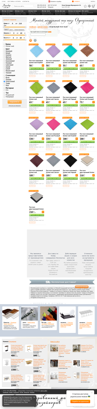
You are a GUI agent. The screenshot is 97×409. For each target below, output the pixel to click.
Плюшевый (10, 97)
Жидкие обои (18, 14)
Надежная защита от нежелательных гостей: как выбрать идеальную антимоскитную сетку (65, 364)
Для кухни (84, 12)
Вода (7, 77)
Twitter (11, 392)
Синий (8, 69)
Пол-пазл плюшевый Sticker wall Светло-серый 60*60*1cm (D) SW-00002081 (53, 173)
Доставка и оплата (14, 1)
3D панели (23, 12)
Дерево (8, 79)
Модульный (10, 95)
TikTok (21, 392)
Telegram (50, 7)
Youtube (32, 392)
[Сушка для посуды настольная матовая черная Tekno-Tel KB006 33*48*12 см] (67, 314)
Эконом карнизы (31, 322)
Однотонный (10, 81)
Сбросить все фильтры (15, 105)
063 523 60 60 (52, 5)
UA (91, 1)
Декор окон (46, 11)
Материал (10, 88)
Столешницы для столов (74, 14)
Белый (8, 53)
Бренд (8, 44)
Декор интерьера (74, 11)
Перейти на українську (80, 401)
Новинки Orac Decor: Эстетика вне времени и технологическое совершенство (87, 347)
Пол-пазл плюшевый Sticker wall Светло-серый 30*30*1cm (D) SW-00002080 (53, 100)
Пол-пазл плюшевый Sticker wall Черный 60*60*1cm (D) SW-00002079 (70, 173)
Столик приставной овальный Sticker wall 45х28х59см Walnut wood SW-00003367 (17, 347)
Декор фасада (60, 11)
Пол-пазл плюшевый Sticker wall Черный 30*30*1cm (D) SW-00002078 (70, 100)
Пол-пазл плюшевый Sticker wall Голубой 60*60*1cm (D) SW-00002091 (70, 136)
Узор (7, 85)
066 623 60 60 (41, 7)
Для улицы (84, 14)
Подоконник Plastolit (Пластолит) (10, 323)
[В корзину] (43, 65)
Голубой (8, 55)
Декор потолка (7, 11)
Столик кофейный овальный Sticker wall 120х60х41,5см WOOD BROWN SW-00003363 (39, 363)
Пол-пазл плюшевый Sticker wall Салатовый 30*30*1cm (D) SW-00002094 (36, 100)
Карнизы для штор (46, 12)
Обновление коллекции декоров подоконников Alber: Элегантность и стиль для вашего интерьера (87, 376)
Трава (8, 83)
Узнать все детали (82, 287)
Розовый (9, 63)
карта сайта (44, 391)
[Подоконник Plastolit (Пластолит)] (10, 314)
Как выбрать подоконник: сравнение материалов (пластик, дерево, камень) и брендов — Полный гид (65, 350)
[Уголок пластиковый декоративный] (48, 314)
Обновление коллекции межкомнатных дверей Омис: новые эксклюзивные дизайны (65, 376)
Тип (7, 93)
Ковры (30, 12)
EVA (7, 90)
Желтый (8, 57)
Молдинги (17, 12)
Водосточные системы (60, 14)
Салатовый (9, 65)
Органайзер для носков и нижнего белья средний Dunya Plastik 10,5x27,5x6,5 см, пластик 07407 (85, 325)
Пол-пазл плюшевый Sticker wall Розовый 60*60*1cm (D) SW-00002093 (53, 136)
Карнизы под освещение (8, 14)
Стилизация (10, 75)
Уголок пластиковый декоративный (48, 323)
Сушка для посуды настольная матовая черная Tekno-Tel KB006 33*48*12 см (67, 325)
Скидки (77, 1)
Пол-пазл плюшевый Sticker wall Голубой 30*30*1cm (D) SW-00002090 (36, 63)
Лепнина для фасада (60, 12)
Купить (32, 75)
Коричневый (10, 61)
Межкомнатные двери (73, 12)
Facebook (5, 392)
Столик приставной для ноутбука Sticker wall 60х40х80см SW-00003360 (40, 347)
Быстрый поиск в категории (41, 32)
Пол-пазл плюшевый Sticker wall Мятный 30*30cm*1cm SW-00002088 (70, 63)
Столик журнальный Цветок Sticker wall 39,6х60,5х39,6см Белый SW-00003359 (39, 377)
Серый (8, 67)
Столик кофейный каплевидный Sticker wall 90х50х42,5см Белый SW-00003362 (17, 377)
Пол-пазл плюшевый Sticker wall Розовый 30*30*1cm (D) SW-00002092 (87, 100)
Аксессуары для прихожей (15, 352)
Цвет (8, 49)
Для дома (85, 11)
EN (93, 1)
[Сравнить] (89, 6)
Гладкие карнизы (6, 12)
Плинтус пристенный (32, 13)
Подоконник (45, 14)
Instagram (16, 392)
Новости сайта (54, 341)
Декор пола (33, 11)
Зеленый (9, 59)
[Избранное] (85, 6)
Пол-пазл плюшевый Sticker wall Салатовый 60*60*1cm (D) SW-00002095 (87, 136)
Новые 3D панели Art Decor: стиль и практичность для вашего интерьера (87, 363)
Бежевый (9, 51)
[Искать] (34, 6)
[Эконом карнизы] (29, 314)
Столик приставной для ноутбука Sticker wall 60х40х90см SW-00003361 (17, 362)
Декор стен (19, 11)
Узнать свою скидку (37, 68)
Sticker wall (10, 46)
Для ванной (90, 12)
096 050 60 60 (41, 5)
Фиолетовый (10, 71)
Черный (8, 73)
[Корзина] (93, 6)
